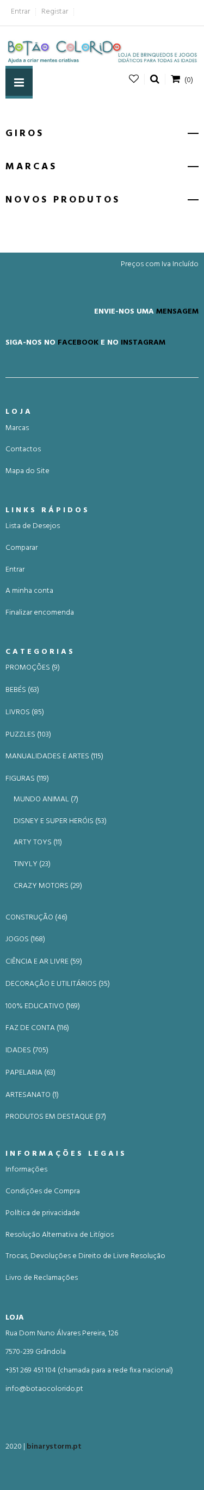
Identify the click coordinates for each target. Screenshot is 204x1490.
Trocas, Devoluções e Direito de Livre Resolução (85, 1256)
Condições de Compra (42, 1191)
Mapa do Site (27, 471)
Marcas (17, 428)
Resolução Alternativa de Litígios (59, 1235)
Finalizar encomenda (39, 612)
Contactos (23, 449)
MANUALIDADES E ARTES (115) (54, 757)
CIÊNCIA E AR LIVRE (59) (43, 962)
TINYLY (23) (32, 864)
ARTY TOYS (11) (38, 842)
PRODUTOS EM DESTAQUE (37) (55, 1117)
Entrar (20, 11)
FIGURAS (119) (27, 779)
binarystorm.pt (54, 1446)
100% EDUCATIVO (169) (42, 1007)
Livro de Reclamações (41, 1278)
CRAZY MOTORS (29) (48, 886)
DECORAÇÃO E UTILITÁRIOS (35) (57, 984)
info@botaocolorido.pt (44, 1389)
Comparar (21, 548)
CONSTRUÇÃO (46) (36, 918)
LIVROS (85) (24, 713)
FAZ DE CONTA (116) (37, 1028)
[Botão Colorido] (102, 51)
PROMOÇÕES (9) (32, 668)
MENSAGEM (177, 311)
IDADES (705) (26, 1051)
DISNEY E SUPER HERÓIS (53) (60, 821)
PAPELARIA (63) (30, 1073)
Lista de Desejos (32, 526)
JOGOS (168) (25, 940)
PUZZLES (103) (28, 735)
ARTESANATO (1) (32, 1095)
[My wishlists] (134, 79)
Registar (54, 11)
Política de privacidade (42, 1213)
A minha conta (29, 591)
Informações (26, 1169)
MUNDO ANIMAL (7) (46, 799)
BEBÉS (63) (22, 690)
